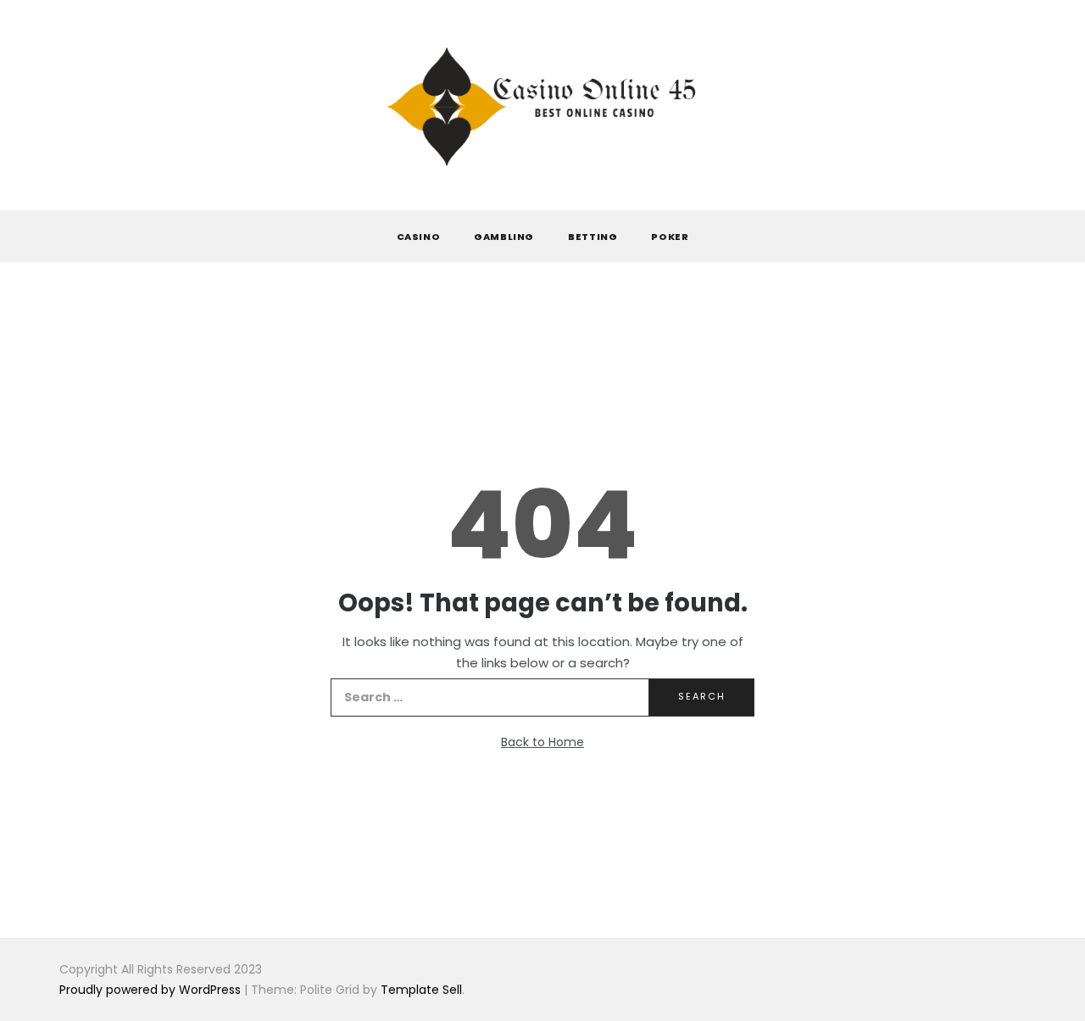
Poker (669, 236)
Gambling (504, 236)
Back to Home (542, 742)
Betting (592, 236)
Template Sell (421, 989)
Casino (419, 236)
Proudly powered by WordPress (151, 989)
